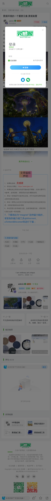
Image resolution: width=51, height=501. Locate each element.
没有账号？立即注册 (15, 49)
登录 (26, 67)
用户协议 (31, 84)
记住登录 (13, 60)
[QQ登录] (23, 80)
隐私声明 (39, 84)
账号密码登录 (38, 60)
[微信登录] (28, 80)
